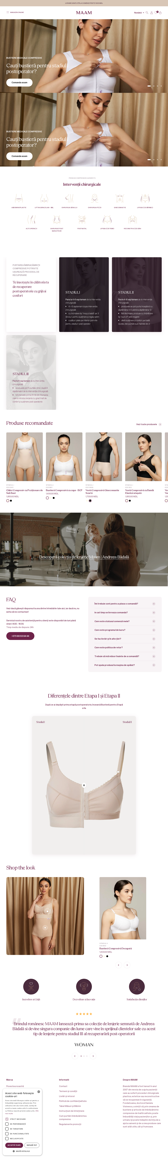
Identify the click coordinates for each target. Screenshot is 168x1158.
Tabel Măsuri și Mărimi (70, 1106)
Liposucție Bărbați (145, 207)
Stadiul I (10, 485)
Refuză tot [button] (32, 1145)
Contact (63, 1086)
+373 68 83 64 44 (20, 636)
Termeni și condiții (68, 1091)
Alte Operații (31, 229)
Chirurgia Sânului (69, 207)
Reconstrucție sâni (132, 229)
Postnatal (82, 229)
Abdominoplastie (19, 207)
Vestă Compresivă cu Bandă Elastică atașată (139, 492)
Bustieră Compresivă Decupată (115, 948)
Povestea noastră (15, 1086)
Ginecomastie (120, 207)
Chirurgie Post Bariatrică (56, 230)
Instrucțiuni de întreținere (71, 1110)
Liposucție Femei (107, 229)
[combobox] (38, 1091)
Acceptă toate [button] (14, 1145)
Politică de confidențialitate (73, 1101)
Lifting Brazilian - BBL (44, 207)
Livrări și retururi (67, 1096)
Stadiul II (103, 943)
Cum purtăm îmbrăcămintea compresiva (72, 1117)
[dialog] (22, 1121)
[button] (22, 1151)
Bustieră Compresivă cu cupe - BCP (64, 490)
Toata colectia (19, 82)
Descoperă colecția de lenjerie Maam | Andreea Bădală (84, 557)
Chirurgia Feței (94, 207)
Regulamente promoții (70, 1124)
